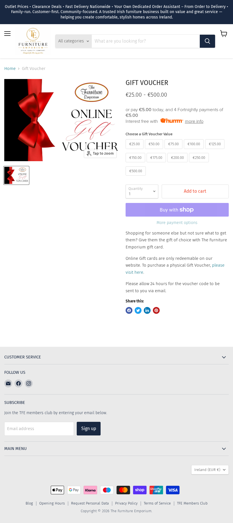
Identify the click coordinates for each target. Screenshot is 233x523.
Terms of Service (157, 503)
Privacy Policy (126, 503)
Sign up (88, 428)
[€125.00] (215, 150)
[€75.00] (174, 150)
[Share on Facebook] (129, 310)
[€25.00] (135, 150)
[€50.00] (155, 150)
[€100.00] (194, 150)
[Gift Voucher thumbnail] (16, 175)
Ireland (207, 470)
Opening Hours (52, 503)
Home (10, 68)
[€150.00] (136, 163)
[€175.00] (157, 163)
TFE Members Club (192, 503)
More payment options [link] (177, 223)
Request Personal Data (90, 503)
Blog (29, 503)
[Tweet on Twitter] (138, 310)
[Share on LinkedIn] (147, 310)
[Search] (207, 41)
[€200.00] (178, 163)
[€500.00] (136, 177)
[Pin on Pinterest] (156, 310)
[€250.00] (199, 163)
